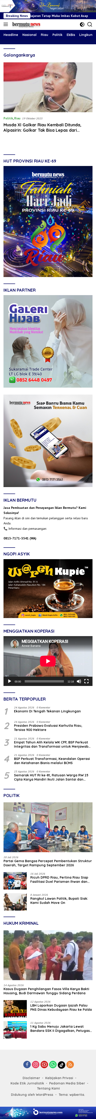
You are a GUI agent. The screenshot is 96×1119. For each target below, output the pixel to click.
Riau (17, 118)
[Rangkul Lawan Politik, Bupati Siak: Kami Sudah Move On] (15, 902)
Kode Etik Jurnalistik (27, 1083)
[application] (48, 661)
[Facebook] (27, 1065)
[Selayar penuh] (86, 681)
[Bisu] (79, 681)
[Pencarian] (90, 24)
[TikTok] (61, 1065)
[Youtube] (44, 1065)
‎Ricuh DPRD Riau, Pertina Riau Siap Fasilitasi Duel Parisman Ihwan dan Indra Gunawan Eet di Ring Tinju (59, 879)
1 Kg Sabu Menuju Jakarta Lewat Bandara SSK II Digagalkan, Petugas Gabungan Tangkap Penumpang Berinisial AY (60, 1028)
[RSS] (70, 1065)
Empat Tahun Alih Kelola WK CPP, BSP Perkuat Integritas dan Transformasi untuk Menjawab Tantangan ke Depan (51, 744)
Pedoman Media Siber (67, 1083)
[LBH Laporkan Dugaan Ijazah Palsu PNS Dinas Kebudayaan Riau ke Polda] (15, 1008)
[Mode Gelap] (82, 24)
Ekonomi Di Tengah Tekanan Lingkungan (47, 711)
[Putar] (9, 681)
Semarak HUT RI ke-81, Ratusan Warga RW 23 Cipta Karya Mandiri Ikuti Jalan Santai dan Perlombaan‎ (51, 777)
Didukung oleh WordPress (32, 1095)
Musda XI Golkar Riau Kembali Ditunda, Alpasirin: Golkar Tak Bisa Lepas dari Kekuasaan (42, 130)
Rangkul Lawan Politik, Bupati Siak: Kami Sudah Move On (59, 900)
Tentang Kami (48, 1088)
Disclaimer (31, 1078)
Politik (8, 118)
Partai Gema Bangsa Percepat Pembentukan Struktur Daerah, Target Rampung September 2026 (47, 863)
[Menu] (6, 25)
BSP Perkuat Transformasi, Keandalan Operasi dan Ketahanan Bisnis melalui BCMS (52, 761)
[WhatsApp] (53, 1065)
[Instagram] (35, 1065)
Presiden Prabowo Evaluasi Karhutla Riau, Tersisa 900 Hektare (48, 728)
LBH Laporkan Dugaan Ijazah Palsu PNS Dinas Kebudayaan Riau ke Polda (61, 1007)
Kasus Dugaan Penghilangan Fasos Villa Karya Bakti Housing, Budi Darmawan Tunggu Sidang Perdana (46, 991)
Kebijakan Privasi (59, 1078)
